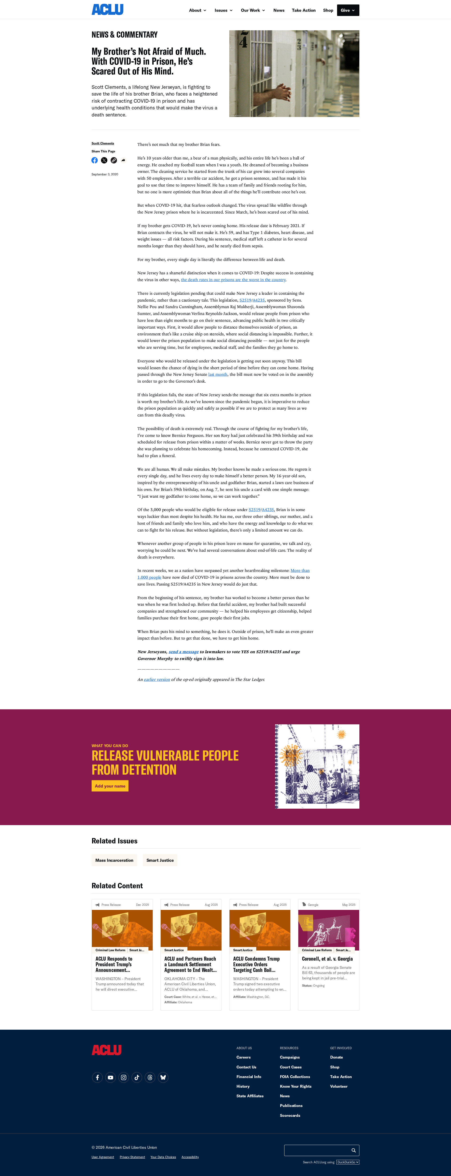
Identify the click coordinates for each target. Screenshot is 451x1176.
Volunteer (339, 1086)
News (278, 10)
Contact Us (246, 1067)
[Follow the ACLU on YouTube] (110, 1077)
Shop (328, 10)
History (243, 1086)
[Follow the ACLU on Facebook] (97, 1077)
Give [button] (346, 10)
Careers (243, 1057)
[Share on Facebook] (94, 161)
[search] (353, 1150)
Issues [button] (222, 10)
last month (217, 374)
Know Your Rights (295, 1086)
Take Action (304, 10)
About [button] (195, 10)
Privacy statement (132, 1157)
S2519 (245, 300)
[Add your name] (225, 767)
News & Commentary (123, 36)
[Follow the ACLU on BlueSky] (163, 1077)
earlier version (157, 679)
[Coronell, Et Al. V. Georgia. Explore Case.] (328, 954)
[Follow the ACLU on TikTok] (136, 1077)
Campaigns (290, 1057)
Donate (336, 1057)
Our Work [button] (251, 10)
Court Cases (291, 1067)
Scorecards (290, 1115)
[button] (114, 161)
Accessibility (190, 1157)
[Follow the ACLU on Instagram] (123, 1077)
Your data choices (163, 1157)
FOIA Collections (295, 1076)
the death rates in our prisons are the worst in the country (233, 279)
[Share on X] (104, 161)
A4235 (259, 300)
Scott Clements (103, 143)
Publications (291, 1105)
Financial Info (249, 1076)
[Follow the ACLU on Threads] (150, 1077)
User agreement (103, 1157)
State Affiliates (250, 1096)
